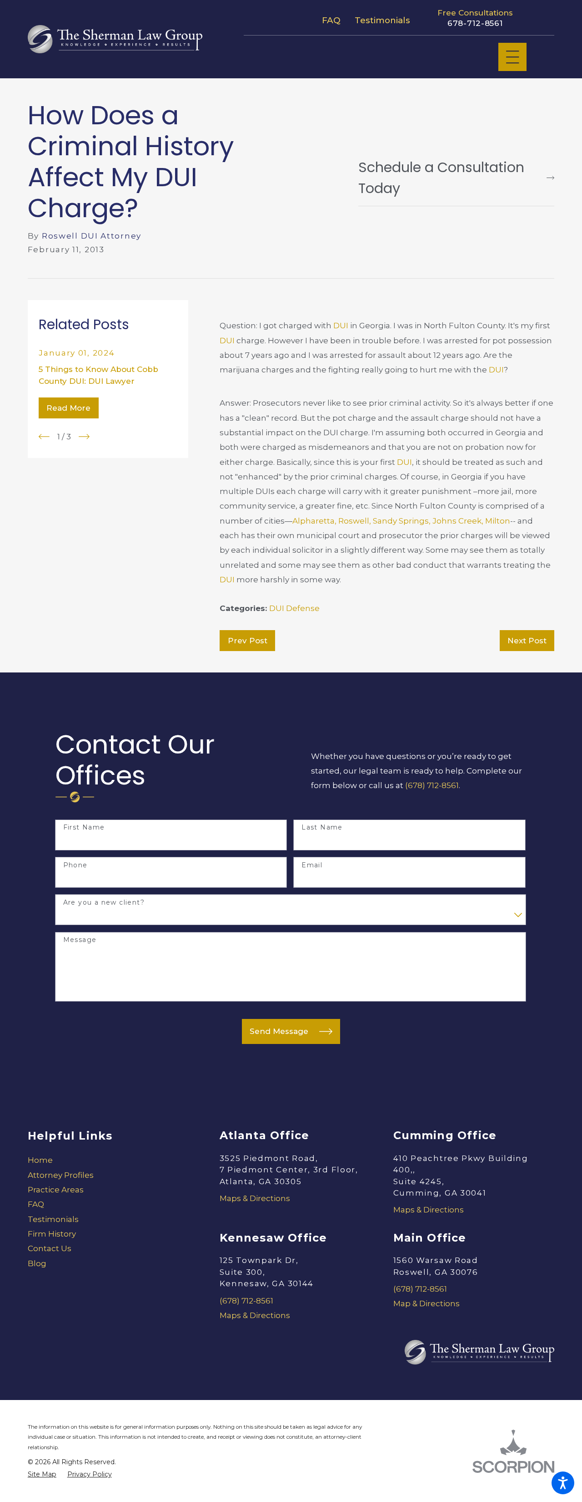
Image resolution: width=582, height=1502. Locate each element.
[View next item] (84, 436)
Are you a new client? (104, 902)
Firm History (52, 1233)
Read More (68, 407)
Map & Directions (426, 1303)
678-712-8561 (475, 23)
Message (80, 940)
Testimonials (382, 20)
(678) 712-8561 (432, 785)
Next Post (527, 640)
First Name (84, 827)
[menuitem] (108, 1160)
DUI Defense (294, 608)
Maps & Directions (255, 1198)
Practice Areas (56, 1189)
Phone (75, 865)
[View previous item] (44, 436)
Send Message (279, 1031)
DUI (340, 325)
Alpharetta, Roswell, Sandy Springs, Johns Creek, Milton (401, 520)
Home (40, 1160)
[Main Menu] (512, 57)
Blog (37, 1263)
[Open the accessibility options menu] (563, 1482)
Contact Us (49, 1248)
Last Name (322, 827)
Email (311, 865)
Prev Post (247, 640)
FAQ (331, 20)
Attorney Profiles (61, 1175)
